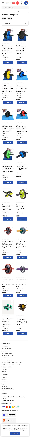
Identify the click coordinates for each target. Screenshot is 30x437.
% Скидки (4, 369)
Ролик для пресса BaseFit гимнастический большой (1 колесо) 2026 (8, 245)
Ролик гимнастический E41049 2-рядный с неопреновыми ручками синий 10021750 (22, 89)
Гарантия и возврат (7, 353)
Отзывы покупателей (7, 388)
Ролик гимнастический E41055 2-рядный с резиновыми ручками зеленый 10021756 (7, 169)
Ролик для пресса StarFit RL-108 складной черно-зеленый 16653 (7, 207)
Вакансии (4, 386)
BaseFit (10, 18)
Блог (3, 391)
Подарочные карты (7, 357)
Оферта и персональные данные (11, 364)
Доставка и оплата (7, 351)
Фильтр (7, 23)
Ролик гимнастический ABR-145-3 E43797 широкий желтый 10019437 (21, 321)
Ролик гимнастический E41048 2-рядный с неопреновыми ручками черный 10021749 (7, 129)
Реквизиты (5, 381)
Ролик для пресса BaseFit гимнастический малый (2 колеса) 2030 (21, 245)
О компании (5, 377)
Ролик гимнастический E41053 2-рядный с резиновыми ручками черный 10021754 (22, 49)
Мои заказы (5, 346)
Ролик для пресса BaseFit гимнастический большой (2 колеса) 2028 (8, 283)
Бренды (4, 371)
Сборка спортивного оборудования (12, 362)
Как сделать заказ (6, 348)
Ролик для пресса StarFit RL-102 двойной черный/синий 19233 (21, 167)
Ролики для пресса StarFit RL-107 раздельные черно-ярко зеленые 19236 (8, 321)
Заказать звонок (7, 403)
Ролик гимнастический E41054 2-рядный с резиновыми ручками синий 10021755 (7, 49)
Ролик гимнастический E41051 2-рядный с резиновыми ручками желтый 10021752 (7, 89)
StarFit (4, 18)
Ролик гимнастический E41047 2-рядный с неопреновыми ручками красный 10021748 (22, 129)
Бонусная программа (7, 355)
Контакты (4, 379)
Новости (4, 384)
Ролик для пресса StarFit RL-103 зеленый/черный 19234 (21, 207)
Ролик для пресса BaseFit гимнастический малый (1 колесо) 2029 (21, 283)
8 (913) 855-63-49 (21, 3)
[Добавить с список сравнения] (12, 29)
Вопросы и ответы (7, 367)
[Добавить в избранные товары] (12, 31)
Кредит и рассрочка (7, 360)
